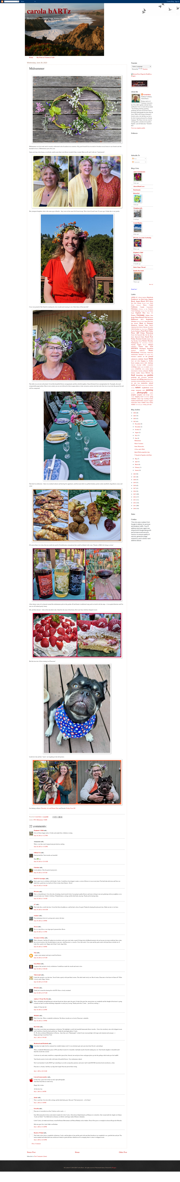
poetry (151, 393)
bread (132, 363)
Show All (151, 284)
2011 (134, 505)
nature (138, 387)
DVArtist (36, 891)
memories (144, 383)
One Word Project (144, 329)
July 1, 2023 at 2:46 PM (40, 1091)
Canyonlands (150, 307)
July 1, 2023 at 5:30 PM (40, 1102)
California (134, 307)
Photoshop (149, 333)
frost (145, 375)
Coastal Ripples (137, 223)
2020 (134, 480)
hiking (141, 379)
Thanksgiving (134, 343)
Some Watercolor (139, 446)
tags (142, 399)
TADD (45, 820)
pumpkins (139, 395)
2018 (134, 485)
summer (133, 398)
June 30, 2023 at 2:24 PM (40, 1010)
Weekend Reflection (138, 350)
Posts (135, 159)
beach (146, 359)
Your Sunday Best (148, 354)
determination (134, 371)
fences (143, 373)
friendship (139, 375)
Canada (142, 307)
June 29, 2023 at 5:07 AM (40, 872)
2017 (134, 488)
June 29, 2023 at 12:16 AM (41, 861)
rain (144, 395)
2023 (134, 421)
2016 (134, 491)
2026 (134, 413)
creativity (138, 369)
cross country (145, 369)
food (133, 374)
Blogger (114, 1167)
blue (147, 361)
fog (152, 373)
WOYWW (134, 348)
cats (145, 363)
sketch (141, 396)
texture (151, 399)
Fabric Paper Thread (139, 267)
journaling (143, 381)
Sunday (149, 339)
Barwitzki (37, 1027)
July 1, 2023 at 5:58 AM (40, 1037)
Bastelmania (136, 190)
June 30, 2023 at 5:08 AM (40, 969)
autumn (140, 359)
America (144, 297)
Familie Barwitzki (138, 271)
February (137, 467)
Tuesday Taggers (136, 344)
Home (31, 57)
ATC (136, 297)
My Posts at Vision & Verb (45, 57)
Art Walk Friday (143, 299)
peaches (133, 393)
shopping (137, 397)
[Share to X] (57, 817)
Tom (35, 953)
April (136, 462)
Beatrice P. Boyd (38, 1133)
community (150, 365)
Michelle (36, 1015)
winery (151, 402)
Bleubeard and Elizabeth (41, 1043)
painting (149, 389)
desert (151, 369)
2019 (134, 482)
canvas (142, 363)
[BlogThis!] (55, 817)
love (139, 383)
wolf (137, 404)
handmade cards (135, 379)
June (136, 438)
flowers (148, 373)
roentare (36, 915)
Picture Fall (134, 335)
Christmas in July (143, 309)
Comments (137, 162)
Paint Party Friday (147, 331)
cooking (133, 367)
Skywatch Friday (139, 337)
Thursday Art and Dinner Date (50, 808)
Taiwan (140, 341)
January (137, 470)
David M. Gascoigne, (39, 878)
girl (139, 377)
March (137, 464)
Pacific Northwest (136, 331)
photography (142, 392)
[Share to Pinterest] (61, 817)
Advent (140, 297)
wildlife (143, 402)
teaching (146, 399)
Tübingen (150, 344)
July (136, 435)
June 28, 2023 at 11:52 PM (41, 846)
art (143, 356)
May (136, 459)
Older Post (123, 1152)
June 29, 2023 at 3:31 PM (40, 932)
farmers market (135, 373)
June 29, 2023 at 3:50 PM (40, 947)
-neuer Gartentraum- (139, 172)
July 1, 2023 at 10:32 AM (40, 1071)
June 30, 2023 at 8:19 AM (40, 982)
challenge (150, 363)
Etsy (144, 313)
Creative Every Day (145, 311)
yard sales (149, 404)
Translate (145, 69)
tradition (133, 400)
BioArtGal (136, 193)
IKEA (142, 319)
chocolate (139, 365)
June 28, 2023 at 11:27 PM (41, 835)
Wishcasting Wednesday (146, 352)
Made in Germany (146, 323)
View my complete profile (138, 128)
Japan (145, 321)
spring (151, 397)
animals (140, 356)
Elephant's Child (39, 830)
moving (132, 387)
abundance (133, 356)
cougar (138, 367)
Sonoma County (141, 339)
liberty (151, 381)
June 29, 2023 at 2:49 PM (40, 921)
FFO (35, 820)
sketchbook (146, 396)
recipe (147, 395)
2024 (134, 418)
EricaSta (36, 1108)
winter (133, 404)
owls (143, 390)
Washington (142, 348)
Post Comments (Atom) (40, 1156)
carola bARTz (49, 10)
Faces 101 (150, 313)
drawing (140, 371)
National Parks (143, 325)
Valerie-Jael (37, 975)
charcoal (133, 365)
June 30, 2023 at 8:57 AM (40, 993)
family (151, 371)
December (138, 424)
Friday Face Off (70, 808)
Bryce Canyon (148, 305)
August (137, 432)
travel (138, 400)
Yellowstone (134, 354)
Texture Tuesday (147, 341)
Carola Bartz (147, 94)
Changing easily (137, 208)
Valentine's (133, 346)
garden (150, 374)
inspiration (133, 381)
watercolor (134, 402)
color (144, 365)
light (135, 383)
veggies (151, 400)
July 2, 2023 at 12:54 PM (40, 1140)
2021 (134, 477)
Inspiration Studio (140, 321)
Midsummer (40, 820)
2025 (134, 416)
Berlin (151, 301)
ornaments (138, 390)
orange (133, 390)
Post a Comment (36, 1144)
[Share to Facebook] (59, 817)
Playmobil (139, 335)
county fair (143, 367)
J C (35, 904)
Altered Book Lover (139, 186)
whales (139, 402)
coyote (147, 367)
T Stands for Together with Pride (143, 455)
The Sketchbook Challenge (146, 343)
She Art (145, 335)
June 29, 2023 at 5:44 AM (40, 885)
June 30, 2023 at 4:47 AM (40, 958)
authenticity (134, 359)
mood (139, 385)
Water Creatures (138, 443)
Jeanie (36, 1097)
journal (138, 381)
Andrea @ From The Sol (41, 999)
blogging (143, 361)
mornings (150, 385)
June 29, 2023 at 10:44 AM (41, 909)
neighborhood (145, 387)
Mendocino (134, 325)
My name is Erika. (39, 938)
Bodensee (139, 305)
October (137, 329)
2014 (134, 497)
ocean (151, 387)
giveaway (144, 377)
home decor (150, 379)
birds (151, 358)
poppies (133, 395)
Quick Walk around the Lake (142, 452)
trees (141, 400)
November (150, 327)
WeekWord (150, 348)
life (132, 383)
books (151, 361)
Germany (140, 315)
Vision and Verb (146, 346)
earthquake (145, 371)
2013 (134, 500)
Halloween (134, 319)
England (138, 313)
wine (147, 402)
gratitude (150, 377)
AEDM (133, 297)
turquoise (146, 400)
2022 (134, 474)
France (133, 315)
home (145, 379)
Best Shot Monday (136, 303)
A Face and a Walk (139, 449)
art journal (149, 356)
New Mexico (140, 327)
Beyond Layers (145, 303)
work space (140, 404)
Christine (36, 867)
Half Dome (150, 317)
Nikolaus (145, 327)
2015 (134, 494)
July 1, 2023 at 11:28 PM (40, 1127)
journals (148, 381)
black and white (135, 361)
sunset (139, 399)
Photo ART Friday (138, 333)
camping (137, 363)
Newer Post (31, 1152)
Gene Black (37, 964)
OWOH (133, 329)
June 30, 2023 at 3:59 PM (40, 1021)
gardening (133, 377)
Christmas (134, 309)
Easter (151, 311)
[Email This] (53, 817)
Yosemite (141, 354)
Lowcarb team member (40, 1077)
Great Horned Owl (141, 317)
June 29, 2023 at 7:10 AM (40, 898)
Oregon (150, 329)
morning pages (144, 385)
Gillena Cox (37, 852)
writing (144, 404)
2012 (134, 503)
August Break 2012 (142, 301)
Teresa (36, 927)
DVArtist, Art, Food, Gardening (142, 238)
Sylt (152, 339)
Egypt (132, 313)
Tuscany (144, 344)
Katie (149, 321)
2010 (134, 508)
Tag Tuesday (134, 341)
